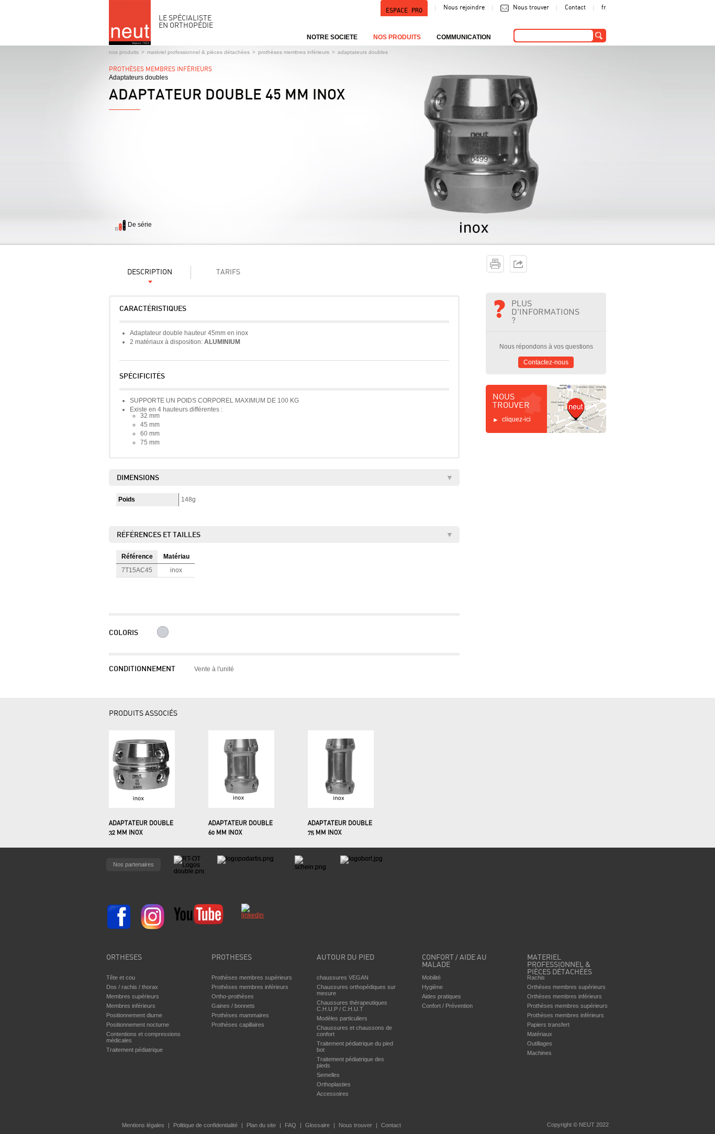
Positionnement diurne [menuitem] (134, 1015)
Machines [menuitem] (539, 1053)
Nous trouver (531, 8)
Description (149, 272)
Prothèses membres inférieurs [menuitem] (249, 987)
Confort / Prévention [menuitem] (447, 1006)
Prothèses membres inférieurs (293, 52)
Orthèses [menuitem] (124, 957)
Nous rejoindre (464, 8)
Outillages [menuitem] (539, 1043)
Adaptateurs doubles (363, 52)
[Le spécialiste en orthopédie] (130, 22)
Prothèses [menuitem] (231, 957)
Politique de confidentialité (205, 1125)
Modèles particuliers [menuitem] (342, 1018)
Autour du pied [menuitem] (345, 957)
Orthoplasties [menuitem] (334, 1084)
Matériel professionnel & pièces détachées (198, 52)
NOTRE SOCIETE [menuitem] (332, 37)
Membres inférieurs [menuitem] (130, 1006)
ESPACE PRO (404, 10)
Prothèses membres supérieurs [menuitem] (251, 977)
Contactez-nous (545, 362)
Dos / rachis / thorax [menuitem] (132, 987)
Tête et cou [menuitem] (120, 977)
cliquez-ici (516, 419)
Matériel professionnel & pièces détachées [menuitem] (559, 962)
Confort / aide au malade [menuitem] (454, 961)
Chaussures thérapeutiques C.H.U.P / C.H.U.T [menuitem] (352, 1005)
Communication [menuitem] (464, 37)
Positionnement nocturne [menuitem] (137, 1024)
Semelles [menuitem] (328, 1075)
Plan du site (261, 1125)
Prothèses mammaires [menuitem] (240, 1015)
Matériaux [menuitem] (539, 1034)
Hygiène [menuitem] (432, 987)
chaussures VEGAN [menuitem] (342, 977)
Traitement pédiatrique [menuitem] (134, 1050)
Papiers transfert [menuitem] (548, 1024)
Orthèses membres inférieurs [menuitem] (564, 996)
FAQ (290, 1125)
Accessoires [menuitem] (333, 1094)
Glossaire (317, 1125)
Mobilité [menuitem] (431, 977)
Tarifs (228, 272)
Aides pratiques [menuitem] (441, 996)
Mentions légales (143, 1125)
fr (603, 8)
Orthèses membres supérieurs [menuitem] (566, 987)
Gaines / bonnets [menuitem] (233, 1006)
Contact (575, 8)
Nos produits (124, 52)
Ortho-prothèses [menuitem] (232, 996)
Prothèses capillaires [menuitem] (237, 1024)
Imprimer (495, 264)
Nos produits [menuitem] (397, 37)
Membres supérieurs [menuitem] (132, 996)
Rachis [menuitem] (536, 977)
